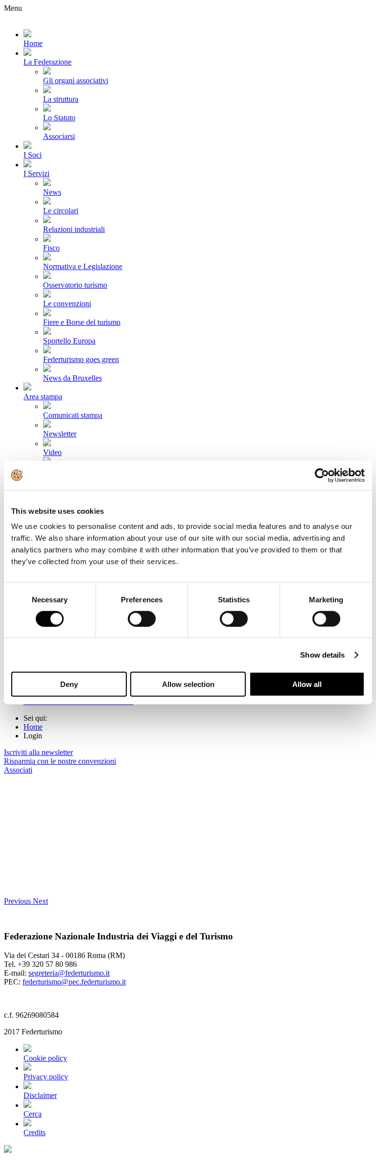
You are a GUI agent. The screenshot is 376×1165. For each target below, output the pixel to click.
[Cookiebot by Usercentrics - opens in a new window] (322, 475)
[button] (18, 901)
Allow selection (188, 684)
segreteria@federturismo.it (69, 973)
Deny (69, 684)
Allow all (307, 684)
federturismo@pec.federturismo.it (74, 982)
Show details (322, 654)
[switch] (142, 618)
